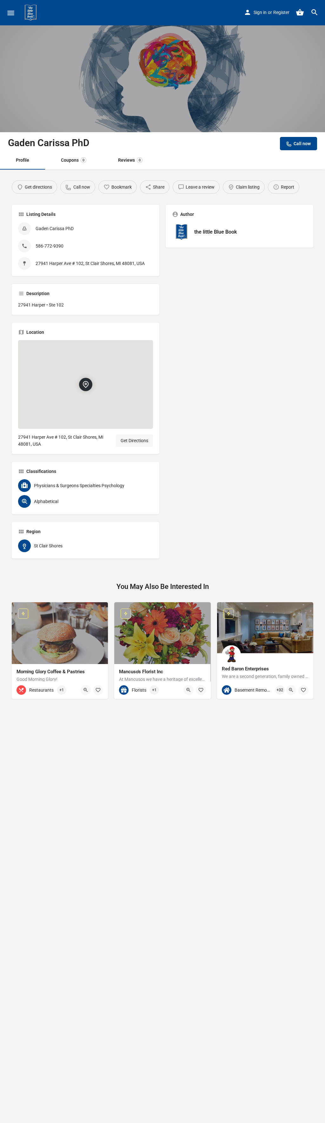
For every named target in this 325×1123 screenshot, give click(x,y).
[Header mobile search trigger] (314, 12)
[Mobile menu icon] (10, 13)
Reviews (129, 160)
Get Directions (134, 440)
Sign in (260, 12)
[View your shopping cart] (300, 12)
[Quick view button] (86, 690)
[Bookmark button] (98, 690)
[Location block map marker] (85, 384)
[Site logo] (31, 13)
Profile (22, 160)
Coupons (72, 160)
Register (281, 12)
